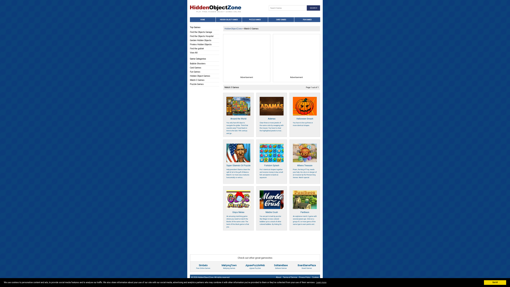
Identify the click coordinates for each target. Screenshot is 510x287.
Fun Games (307, 20)
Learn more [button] (321, 282)
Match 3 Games (197, 80)
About (278, 277)
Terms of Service (290, 277)
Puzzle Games (255, 20)
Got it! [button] (495, 282)
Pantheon (305, 218)
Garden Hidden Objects (200, 40)
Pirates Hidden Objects (201, 44)
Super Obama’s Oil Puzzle (238, 171)
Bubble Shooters (197, 63)
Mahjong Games (229, 266)
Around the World (237, 125)
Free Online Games (203, 266)
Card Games (281, 20)
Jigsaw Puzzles (255, 266)
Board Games (307, 266)
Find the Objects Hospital (201, 36)
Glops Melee (237, 219)
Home (202, 20)
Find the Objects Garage (201, 32)
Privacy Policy (304, 277)
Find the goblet (197, 48)
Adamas (272, 124)
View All (193, 52)
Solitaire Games (281, 266)
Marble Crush (271, 218)
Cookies (315, 277)
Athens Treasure (305, 171)
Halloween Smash (303, 121)
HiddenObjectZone (233, 28)
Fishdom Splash (271, 171)
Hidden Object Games (229, 20)
